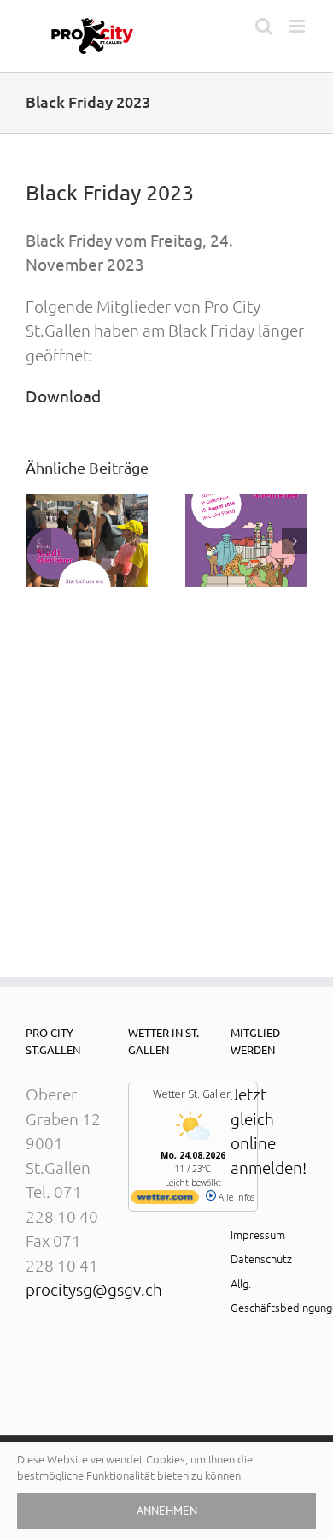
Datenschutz (261, 1258)
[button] (38, 541)
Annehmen (167, 1510)
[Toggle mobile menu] (298, 26)
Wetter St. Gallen (192, 1094)
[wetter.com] (165, 1201)
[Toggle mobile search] (263, 26)
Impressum (258, 1234)
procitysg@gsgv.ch (94, 1289)
